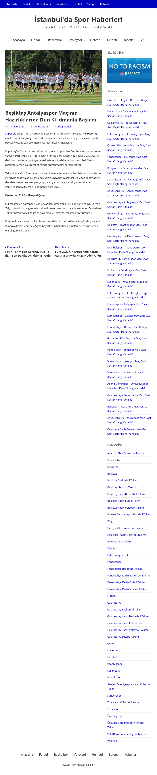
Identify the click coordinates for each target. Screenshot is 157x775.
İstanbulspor (114, 664)
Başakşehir (113, 460)
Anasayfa (12, 4)
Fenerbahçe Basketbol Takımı (124, 568)
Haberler (105, 4)
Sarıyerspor (114, 695)
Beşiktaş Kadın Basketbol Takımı (126, 494)
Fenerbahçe (114, 562)
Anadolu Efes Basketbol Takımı (125, 453)
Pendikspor (114, 677)
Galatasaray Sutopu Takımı (123, 636)
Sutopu (91, 4)
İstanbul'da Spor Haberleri (78, 19)
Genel (67, 126)
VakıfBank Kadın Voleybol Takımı (126, 734)
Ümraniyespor (115, 716)
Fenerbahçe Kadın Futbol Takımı (126, 582)
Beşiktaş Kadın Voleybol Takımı (125, 507)
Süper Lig (10, 133)
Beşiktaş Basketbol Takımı (122, 480)
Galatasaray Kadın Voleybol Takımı (127, 630)
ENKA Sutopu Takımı (119, 541)
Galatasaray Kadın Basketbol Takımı (128, 616)
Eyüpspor (113, 548)
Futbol (26, 4)
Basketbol (42, 4)
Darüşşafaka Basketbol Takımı (125, 528)
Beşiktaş (112, 473)
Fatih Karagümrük (117, 555)
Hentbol (77, 4)
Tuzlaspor (113, 709)
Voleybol (61, 4)
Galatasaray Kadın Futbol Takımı (126, 623)
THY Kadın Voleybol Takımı (123, 702)
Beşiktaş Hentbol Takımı (121, 487)
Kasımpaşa (113, 670)
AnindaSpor (41, 126)
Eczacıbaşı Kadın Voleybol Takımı (126, 534)
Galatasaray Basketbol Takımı (124, 609)
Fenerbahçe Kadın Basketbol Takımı (128, 575)
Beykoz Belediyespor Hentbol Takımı (129, 514)
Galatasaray (114, 602)
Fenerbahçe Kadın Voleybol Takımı (127, 589)
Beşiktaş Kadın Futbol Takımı (124, 500)
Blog (60, 126)
